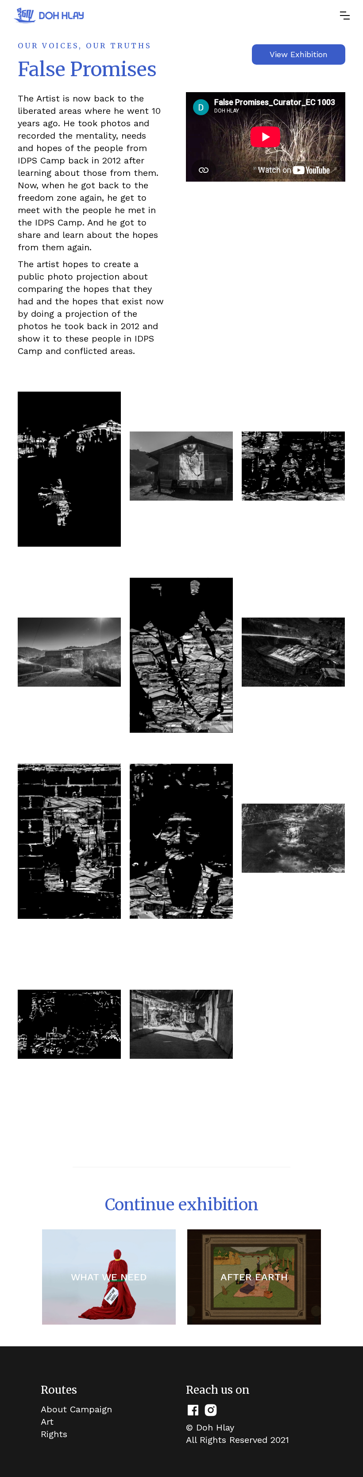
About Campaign (76, 1409)
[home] (48, 15)
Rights (54, 1434)
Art (47, 1421)
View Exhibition (299, 54)
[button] (345, 15)
